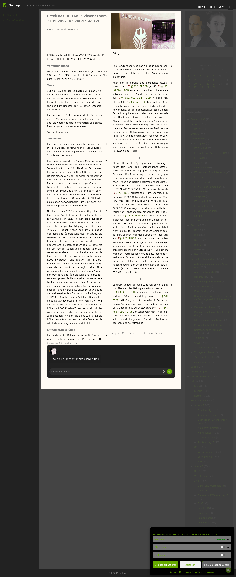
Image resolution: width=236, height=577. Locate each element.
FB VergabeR (201, 201)
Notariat (199, 215)
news (201, 6)
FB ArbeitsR (201, 148)
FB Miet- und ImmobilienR (208, 186)
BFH (196, 234)
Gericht (195, 225)
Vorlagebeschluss (204, 352)
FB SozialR (200, 191)
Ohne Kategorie (199, 371)
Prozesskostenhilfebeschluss (211, 324)
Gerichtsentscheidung (203, 258)
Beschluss (200, 276)
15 (207, 79)
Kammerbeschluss (204, 307)
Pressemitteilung (200, 376)
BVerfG (198, 254)
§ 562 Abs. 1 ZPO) (125, 291)
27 (195, 87)
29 (207, 87)
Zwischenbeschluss (205, 356)
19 (189, 83)
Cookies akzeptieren (165, 564)
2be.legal (14, 5)
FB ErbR (198, 162)
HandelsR (203, 512)
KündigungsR (205, 432)
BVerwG (195, 133)
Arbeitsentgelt (206, 410)
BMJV (197, 128)
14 (201, 79)
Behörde (196, 123)
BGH (61, 343)
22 (207, 83)
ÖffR (196, 446)
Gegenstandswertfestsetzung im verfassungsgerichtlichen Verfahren (213, 299)
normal (198, 395)
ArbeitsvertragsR (207, 414)
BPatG (197, 244)
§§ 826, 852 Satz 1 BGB (136, 97)
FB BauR (199, 157)
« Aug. (190, 95)
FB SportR (200, 196)
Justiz (194, 366)
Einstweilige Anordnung (208, 281)
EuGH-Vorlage (202, 291)
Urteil (75, 343)
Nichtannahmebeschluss (208, 320)
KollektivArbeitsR (208, 427)
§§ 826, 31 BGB (140, 86)
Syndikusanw (201, 220)
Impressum (209, 572)
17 (220, 79)
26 (189, 87)
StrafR (197, 471)
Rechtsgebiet (198, 400)
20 (195, 83)
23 (214, 83)
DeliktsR (202, 490)
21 (201, 83)
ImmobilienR (205, 517)
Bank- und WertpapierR (211, 485)
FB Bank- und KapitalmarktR (210, 152)
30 (214, 87)
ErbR (200, 503)
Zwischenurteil (202, 361)
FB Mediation (201, 181)
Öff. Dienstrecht (207, 437)
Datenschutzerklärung (194, 572)
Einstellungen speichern (216, 564)
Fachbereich (198, 138)
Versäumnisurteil (204, 347)
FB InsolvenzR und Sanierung (210, 172)
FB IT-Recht (200, 177)
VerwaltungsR (206, 456)
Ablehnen (190, 564)
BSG (196, 249)
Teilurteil (199, 337)
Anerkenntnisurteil (205, 271)
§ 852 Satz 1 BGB (138, 101)
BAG (196, 230)
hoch (197, 385)
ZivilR (197, 480)
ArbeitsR (199, 405)
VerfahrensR (201, 475)
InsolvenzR (204, 522)
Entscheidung (202, 286)
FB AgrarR (200, 143)
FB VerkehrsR (202, 205)
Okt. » (199, 95)
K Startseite (10, 14)
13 (195, 79)
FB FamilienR (201, 167)
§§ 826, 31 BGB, (128, 238)
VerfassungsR (206, 451)
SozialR (198, 461)
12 (189, 79)
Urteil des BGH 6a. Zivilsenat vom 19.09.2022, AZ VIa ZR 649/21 (77, 18)
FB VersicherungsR (205, 210)
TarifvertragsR (206, 442)
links (212, 6)
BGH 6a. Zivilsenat (56, 29)
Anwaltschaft (198, 119)
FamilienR (203, 508)
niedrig (68, 343)
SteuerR (199, 466)
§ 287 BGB (123, 192)
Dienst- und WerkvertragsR (213, 495)
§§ (220, 6)
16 (214, 79)
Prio (193, 381)
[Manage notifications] (228, 570)
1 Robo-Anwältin (13, 20)
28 (201, 87)
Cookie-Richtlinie (177, 572)
